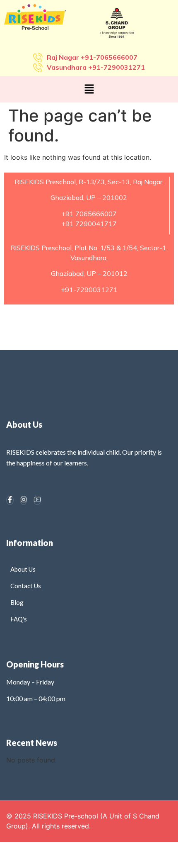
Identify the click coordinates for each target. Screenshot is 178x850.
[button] (89, 89)
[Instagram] (23, 500)
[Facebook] (10, 500)
